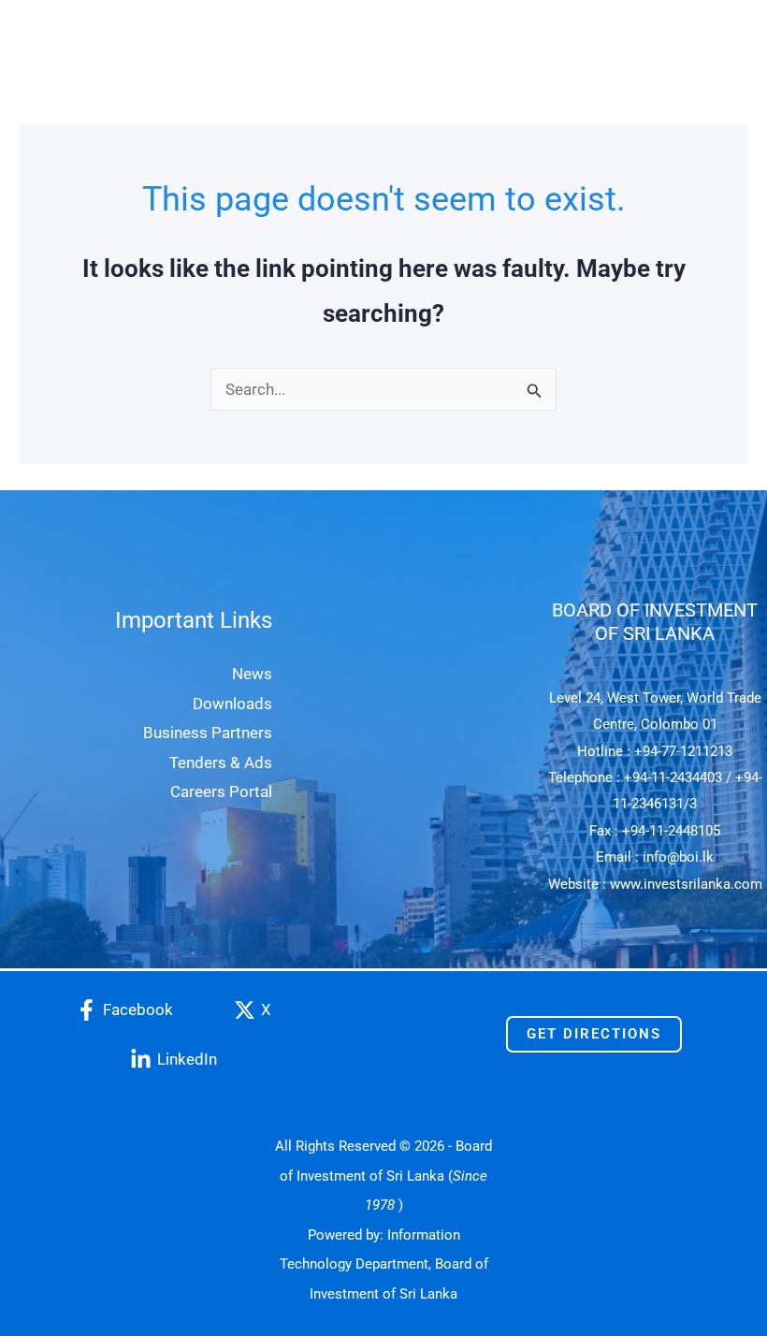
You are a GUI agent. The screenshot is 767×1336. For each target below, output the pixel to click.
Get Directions (594, 1033)
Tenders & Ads (220, 762)
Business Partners (207, 732)
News (252, 673)
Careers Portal (221, 791)
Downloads (232, 703)
